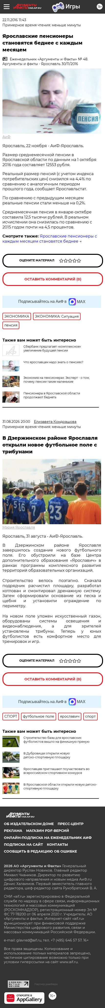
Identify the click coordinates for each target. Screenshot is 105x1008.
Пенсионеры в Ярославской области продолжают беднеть (51, 395)
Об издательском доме (29, 824)
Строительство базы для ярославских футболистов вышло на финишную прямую (56, 739)
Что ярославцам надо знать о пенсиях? (53, 362)
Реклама (13, 830)
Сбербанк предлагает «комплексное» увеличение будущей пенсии (52, 348)
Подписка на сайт (23, 844)
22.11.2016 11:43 (14, 20)
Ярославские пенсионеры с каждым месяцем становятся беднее (49, 239)
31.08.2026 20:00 (16, 421)
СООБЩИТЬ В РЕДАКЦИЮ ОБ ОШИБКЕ (40, 851)
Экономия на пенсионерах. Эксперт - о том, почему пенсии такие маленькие (56, 379)
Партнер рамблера (46, 984)
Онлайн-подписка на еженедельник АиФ (48, 838)
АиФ (6, 137)
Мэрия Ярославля (18, 527)
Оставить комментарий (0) (52, 279)
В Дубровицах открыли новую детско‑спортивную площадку (46, 755)
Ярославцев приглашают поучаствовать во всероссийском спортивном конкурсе (56, 771)
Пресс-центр (71, 824)
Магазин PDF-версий (47, 830)
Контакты (57, 844)
